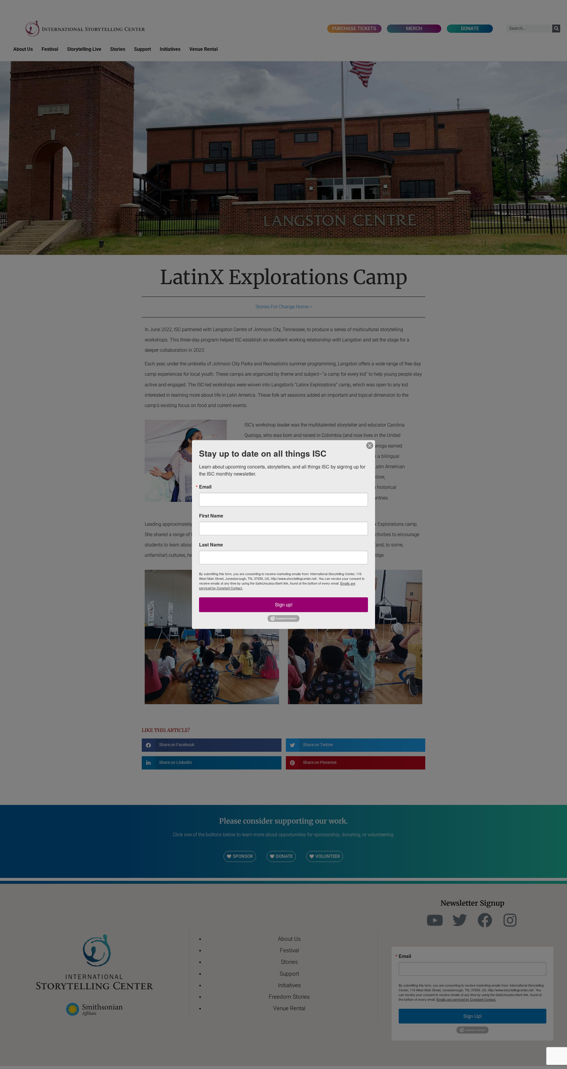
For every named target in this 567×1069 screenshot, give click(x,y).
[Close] (369, 445)
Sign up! (283, 604)
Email (205, 486)
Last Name (211, 544)
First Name (211, 515)
